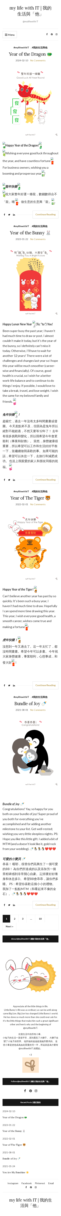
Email (51, 1183)
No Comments (38, 60)
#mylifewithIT (21, 47)
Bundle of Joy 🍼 (30, 703)
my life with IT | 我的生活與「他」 (30, 11)
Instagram (12, 1183)
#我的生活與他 (39, 47)
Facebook (27, 1183)
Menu (11, 34)
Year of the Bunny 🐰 (30, 233)
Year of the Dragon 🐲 (30, 54)
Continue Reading (45, 214)
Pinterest (40, 1183)
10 (40, 918)
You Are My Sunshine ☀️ (16, 1172)
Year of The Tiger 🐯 (30, 498)
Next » (9, 926)
